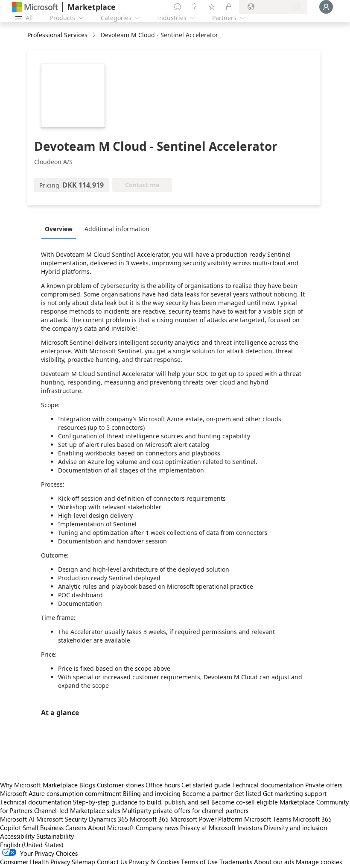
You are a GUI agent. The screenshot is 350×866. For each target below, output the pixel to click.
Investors (249, 827)
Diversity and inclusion (295, 827)
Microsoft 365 (149, 819)
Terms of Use (199, 861)
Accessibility (17, 836)
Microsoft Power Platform (206, 819)
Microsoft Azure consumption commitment (61, 793)
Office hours (163, 785)
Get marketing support (295, 793)
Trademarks (235, 861)
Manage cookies (319, 861)
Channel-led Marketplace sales (77, 810)
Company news (157, 827)
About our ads (274, 861)
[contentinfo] (95, 35)
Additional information (117, 229)
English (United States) (32, 844)
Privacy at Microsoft (208, 827)
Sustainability (55, 836)
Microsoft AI (17, 819)
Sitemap (83, 861)
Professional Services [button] (57, 35)
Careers (75, 827)
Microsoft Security (61, 819)
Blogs (87, 785)
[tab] (61, 228)
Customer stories (120, 785)
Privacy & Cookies (154, 861)
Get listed (247, 793)
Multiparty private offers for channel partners (185, 810)
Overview (59, 229)
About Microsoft (111, 827)
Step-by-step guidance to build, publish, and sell (141, 802)
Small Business (43, 827)
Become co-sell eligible (244, 802)
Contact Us (112, 861)
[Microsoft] (35, 7)
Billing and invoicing (152, 793)
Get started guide (205, 785)
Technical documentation (267, 785)
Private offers (323, 785)
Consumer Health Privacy (35, 861)
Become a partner (207, 793)
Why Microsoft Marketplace (39, 785)
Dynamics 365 (108, 819)
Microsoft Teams (267, 819)
